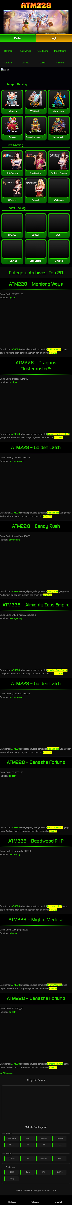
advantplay (14, 539)
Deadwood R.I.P (54, 906)
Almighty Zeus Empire (57, 670)
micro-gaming (15, 618)
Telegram (35, 1202)
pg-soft (12, 297)
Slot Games (25, 51)
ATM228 (15, 349)
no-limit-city (14, 854)
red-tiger (13, 382)
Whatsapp (12, 1202)
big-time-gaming (16, 461)
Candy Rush (52, 591)
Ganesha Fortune (55, 827)
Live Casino (43, 51)
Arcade (25, 62)
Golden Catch (53, 512)
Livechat (58, 1202)
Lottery (43, 62)
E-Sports (8, 62)
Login (54, 38)
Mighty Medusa (54, 984)
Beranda (8, 51)
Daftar (18, 38)
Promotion (60, 62)
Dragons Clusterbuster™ (58, 434)
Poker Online (60, 51)
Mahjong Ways (54, 349)
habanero (13, 933)
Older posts (6, 1073)
